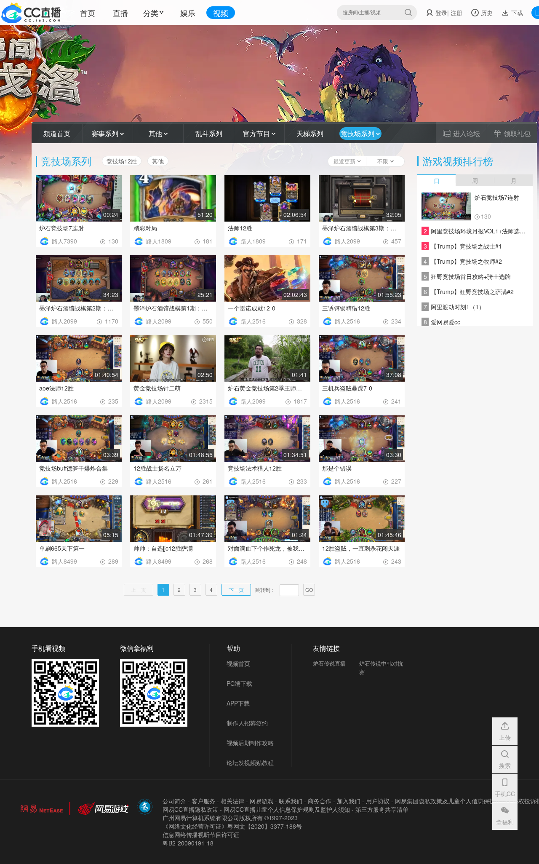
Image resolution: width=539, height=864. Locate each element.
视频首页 (238, 663)
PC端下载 (239, 683)
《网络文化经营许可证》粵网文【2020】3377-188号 (232, 826)
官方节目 (257, 133)
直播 (120, 12)
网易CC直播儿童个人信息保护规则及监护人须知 (287, 809)
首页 (87, 12)
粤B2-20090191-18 (188, 843)
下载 (516, 12)
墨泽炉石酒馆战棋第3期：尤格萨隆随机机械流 (361, 228)
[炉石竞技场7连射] (446, 207)
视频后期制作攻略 (250, 743)
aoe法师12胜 (56, 388)
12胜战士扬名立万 (157, 468)
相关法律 (232, 801)
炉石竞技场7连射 (61, 228)
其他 (156, 133)
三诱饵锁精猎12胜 (346, 308)
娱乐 (187, 12)
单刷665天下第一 (62, 548)
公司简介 (174, 801)
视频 (220, 12)
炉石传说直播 (329, 663)
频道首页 (56, 133)
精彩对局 (145, 228)
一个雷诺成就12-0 (251, 308)
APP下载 (238, 703)
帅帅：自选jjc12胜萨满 (163, 548)
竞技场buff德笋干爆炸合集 (73, 468)
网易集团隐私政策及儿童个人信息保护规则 (451, 801)
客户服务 (203, 801)
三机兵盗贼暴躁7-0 (347, 388)
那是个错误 (337, 468)
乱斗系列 (208, 133)
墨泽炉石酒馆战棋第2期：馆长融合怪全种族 (78, 308)
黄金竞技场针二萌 (157, 388)
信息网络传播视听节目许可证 (201, 834)
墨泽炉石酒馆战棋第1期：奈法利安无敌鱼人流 (173, 308)
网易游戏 (261, 801)
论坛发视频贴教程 (250, 762)
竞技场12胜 (122, 161)
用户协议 (378, 801)
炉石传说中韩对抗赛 (381, 667)
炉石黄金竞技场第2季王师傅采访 (267, 388)
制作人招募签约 (247, 723)
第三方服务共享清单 (381, 809)
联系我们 (290, 801)
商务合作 (319, 801)
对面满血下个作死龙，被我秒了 (267, 548)
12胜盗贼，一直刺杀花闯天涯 (361, 548)
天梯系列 (309, 133)
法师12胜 (240, 228)
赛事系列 (105, 133)
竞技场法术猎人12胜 (255, 468)
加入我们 (348, 801)
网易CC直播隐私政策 (190, 809)
